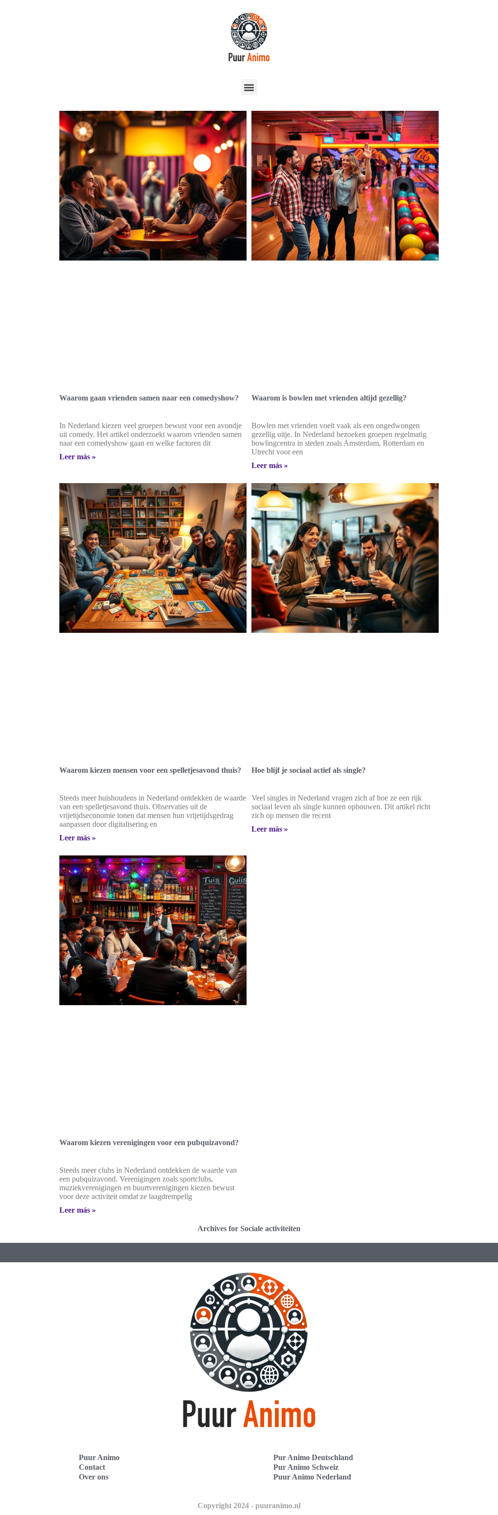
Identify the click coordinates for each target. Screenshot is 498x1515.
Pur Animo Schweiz (305, 1467)
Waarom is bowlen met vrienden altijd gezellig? (329, 398)
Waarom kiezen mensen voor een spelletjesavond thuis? (150, 770)
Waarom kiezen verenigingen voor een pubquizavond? (149, 1142)
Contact (92, 1467)
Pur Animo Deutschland (313, 1457)
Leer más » (77, 457)
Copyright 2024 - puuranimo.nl (249, 1505)
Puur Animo (99, 1457)
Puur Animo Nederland (312, 1477)
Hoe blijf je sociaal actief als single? (308, 770)
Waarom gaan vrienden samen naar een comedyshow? (149, 398)
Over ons (93, 1477)
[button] (249, 87)
